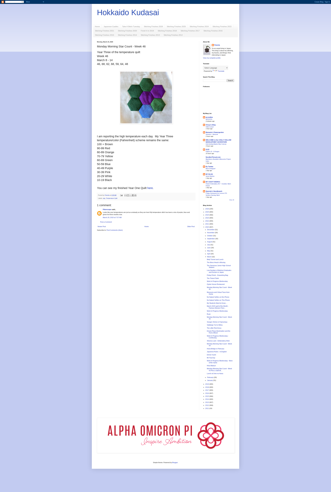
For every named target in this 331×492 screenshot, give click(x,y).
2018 (207, 387)
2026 (207, 209)
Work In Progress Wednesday (217, 281)
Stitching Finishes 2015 (104, 35)
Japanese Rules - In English (217, 352)
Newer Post (102, 226)
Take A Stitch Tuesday (131, 26)
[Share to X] (130, 195)
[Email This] (125, 195)
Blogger (175, 462)
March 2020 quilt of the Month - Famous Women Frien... (218, 307)
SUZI (207, 149)
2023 (207, 218)
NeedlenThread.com (213, 157)
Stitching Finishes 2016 (213, 31)
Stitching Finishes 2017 (190, 31)
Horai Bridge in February (215, 349)
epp (104, 198)
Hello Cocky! (210, 127)
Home (97, 26)
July (208, 245)
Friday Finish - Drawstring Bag (217, 275)
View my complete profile (212, 58)
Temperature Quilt (111, 198)
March (209, 257)
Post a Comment (106, 222)
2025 (207, 212)
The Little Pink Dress (214, 328)
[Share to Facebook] (133, 195)
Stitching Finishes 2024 (199, 26)
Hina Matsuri (211, 366)
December (211, 230)
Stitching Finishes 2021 (104, 31)
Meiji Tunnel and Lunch (215, 259)
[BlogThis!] (128, 195)
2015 (207, 396)
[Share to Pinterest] (135, 195)
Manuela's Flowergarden (215, 132)
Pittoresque (107, 209)
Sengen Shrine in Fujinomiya (217, 322)
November (211, 233)
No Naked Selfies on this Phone (218, 297)
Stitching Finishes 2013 (150, 35)
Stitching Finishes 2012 (173, 35)
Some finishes (210, 176)
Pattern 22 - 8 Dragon (212, 151)
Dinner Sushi (211, 355)
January (210, 380)
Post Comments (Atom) (115, 230)
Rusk (208, 314)
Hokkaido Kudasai (128, 12)
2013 (207, 402)
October (210, 236)
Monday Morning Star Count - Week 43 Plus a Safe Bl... (219, 369)
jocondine (209, 117)
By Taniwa (209, 167)
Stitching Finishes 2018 (167, 31)
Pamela (217, 45)
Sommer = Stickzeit (212, 134)
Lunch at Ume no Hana (215, 373)
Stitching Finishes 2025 (176, 26)
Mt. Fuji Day (211, 358)
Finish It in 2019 (147, 31)
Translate (221, 71)
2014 (207, 399)
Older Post (191, 226)
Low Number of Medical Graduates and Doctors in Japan (219, 271)
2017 (207, 390)
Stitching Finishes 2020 (127, 31)
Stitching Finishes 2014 (127, 35)
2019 (207, 384)
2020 (207, 227)
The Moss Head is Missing (216, 262)
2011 (207, 408)
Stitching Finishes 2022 (222, 26)
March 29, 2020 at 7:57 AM (112, 217)
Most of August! (210, 168)
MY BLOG (209, 174)
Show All (231, 200)
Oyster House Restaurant (216, 284)
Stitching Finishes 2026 (153, 26)
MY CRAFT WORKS (213, 182)
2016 (207, 393)
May (208, 251)
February (210, 377)
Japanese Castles (111, 26)
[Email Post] (121, 195)
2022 (207, 221)
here (150, 188)
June (209, 248)
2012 (207, 405)
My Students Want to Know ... (217, 303)
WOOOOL (209, 119)
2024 (207, 215)
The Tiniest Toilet (213, 278)
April (209, 254)
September (211, 239)
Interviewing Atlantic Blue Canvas (216, 144)
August (209, 242)
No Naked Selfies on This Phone (218, 300)
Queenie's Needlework (214, 191)
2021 (207, 224)
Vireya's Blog (211, 125)
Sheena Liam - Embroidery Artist (218, 341)
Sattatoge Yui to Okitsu (215, 325)
